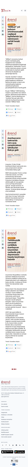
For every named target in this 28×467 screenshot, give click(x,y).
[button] (2, 17)
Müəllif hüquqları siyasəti (7, 434)
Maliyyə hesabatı (5, 424)
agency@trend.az (5, 396)
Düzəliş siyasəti (5, 421)
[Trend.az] (5, 10)
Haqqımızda (4, 412)
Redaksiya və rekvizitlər (6, 414)
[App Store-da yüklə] (7, 451)
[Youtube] (13, 445)
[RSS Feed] (23, 445)
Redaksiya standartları (6, 419)
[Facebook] (6, 445)
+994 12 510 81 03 (5, 394)
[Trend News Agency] (5, 382)
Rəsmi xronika (4, 406)
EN (11, 464)
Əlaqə (2, 417)
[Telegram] (16, 445)
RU (17, 464)
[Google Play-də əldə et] (19, 451)
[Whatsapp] (2, 445)
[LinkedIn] (19, 445)
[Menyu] (25, 10)
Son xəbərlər (4, 404)
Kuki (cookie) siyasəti (6, 437)
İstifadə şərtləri (4, 430)
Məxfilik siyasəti (5, 432)
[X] (9, 445)
